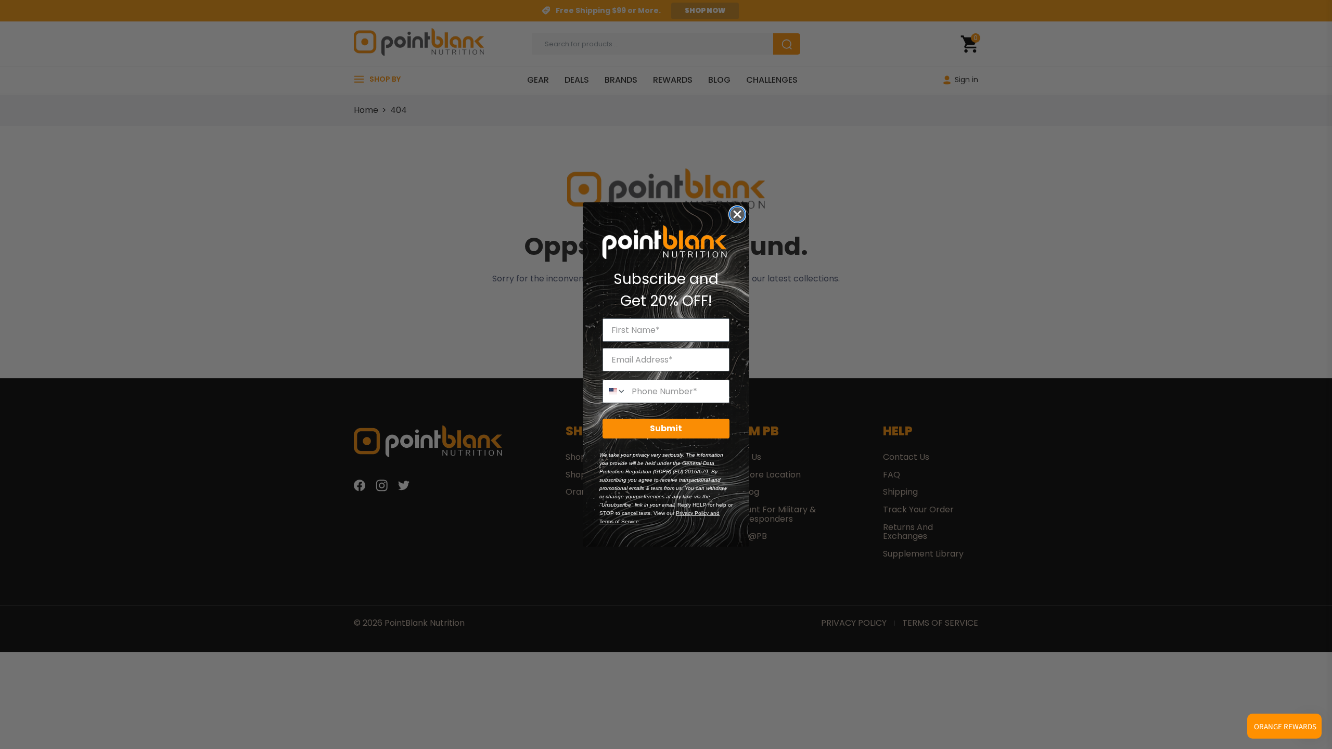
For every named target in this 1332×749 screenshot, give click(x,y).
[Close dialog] (737, 214)
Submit (666, 428)
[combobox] (614, 391)
